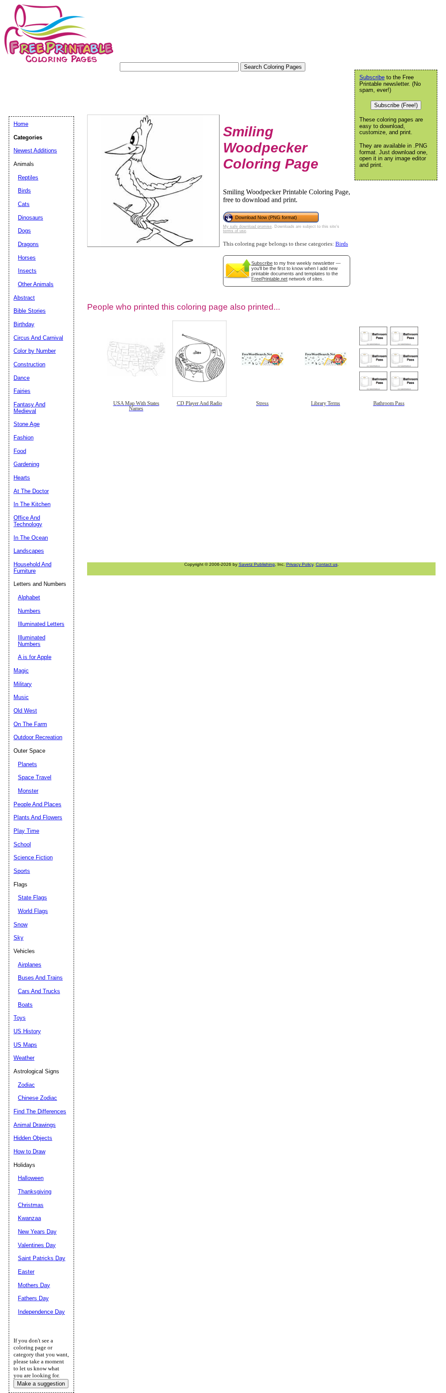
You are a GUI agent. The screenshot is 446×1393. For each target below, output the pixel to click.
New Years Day (37, 1231)
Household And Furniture (32, 567)
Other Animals (36, 284)
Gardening (26, 464)
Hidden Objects (33, 1138)
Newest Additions (35, 150)
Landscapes (29, 551)
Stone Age (27, 424)
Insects (27, 270)
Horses (27, 257)
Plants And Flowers (38, 817)
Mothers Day (34, 1285)
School (22, 844)
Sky (19, 937)
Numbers (29, 611)
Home (21, 124)
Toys (20, 1017)
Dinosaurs (30, 217)
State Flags (32, 897)
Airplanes (29, 964)
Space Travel (34, 777)
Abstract (24, 297)
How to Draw (29, 1151)
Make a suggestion (41, 1383)
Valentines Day (37, 1245)
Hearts (22, 477)
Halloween (31, 1178)
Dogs (24, 230)
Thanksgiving (34, 1191)
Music (21, 697)
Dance (22, 378)
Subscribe (262, 263)
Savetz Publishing (257, 564)
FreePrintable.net (269, 278)
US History (27, 1031)
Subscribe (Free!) (396, 105)
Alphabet (29, 597)
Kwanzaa (29, 1218)
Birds (341, 244)
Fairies (22, 391)
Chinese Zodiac (37, 1098)
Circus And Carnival (38, 338)
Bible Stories (30, 311)
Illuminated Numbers (31, 640)
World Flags (33, 911)
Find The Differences (40, 1111)
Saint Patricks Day (41, 1258)
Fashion (24, 437)
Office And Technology (28, 520)
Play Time (26, 831)
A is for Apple (34, 657)
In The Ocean (31, 537)
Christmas (31, 1205)
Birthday (24, 324)
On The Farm (30, 724)
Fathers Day (33, 1298)
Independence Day (41, 1311)
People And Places (37, 804)
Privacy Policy (299, 564)
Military (23, 684)
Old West (25, 710)
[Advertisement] (167, 91)
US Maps (25, 1044)
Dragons (28, 244)
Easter (26, 1271)
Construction (29, 364)
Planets (27, 764)
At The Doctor (31, 491)
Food (20, 451)
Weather (24, 1058)
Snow (20, 924)
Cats (24, 204)
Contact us (327, 564)
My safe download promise (247, 226)
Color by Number (35, 351)
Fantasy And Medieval (29, 407)
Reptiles (28, 177)
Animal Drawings (35, 1125)
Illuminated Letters (41, 624)
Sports (22, 871)
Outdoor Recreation (38, 737)
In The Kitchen (32, 504)
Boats (25, 1004)
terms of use (234, 231)
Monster (28, 791)
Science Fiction (33, 857)
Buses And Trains (40, 977)
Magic (21, 670)
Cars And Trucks (39, 991)
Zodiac (26, 1085)
